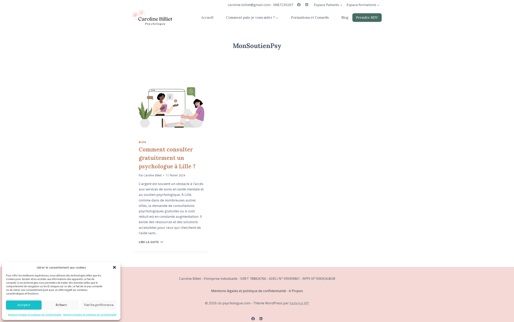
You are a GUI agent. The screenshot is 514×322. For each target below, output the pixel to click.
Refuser (61, 305)
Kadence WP (299, 303)
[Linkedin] (306, 4)
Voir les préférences (98, 305)
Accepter (23, 305)
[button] (114, 267)
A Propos (296, 290)
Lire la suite (151, 242)
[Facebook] (298, 4)
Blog (344, 17)
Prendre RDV (367, 17)
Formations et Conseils (310, 17)
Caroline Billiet (153, 175)
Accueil (207, 17)
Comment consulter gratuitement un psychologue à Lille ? (167, 158)
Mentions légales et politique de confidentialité (34, 314)
